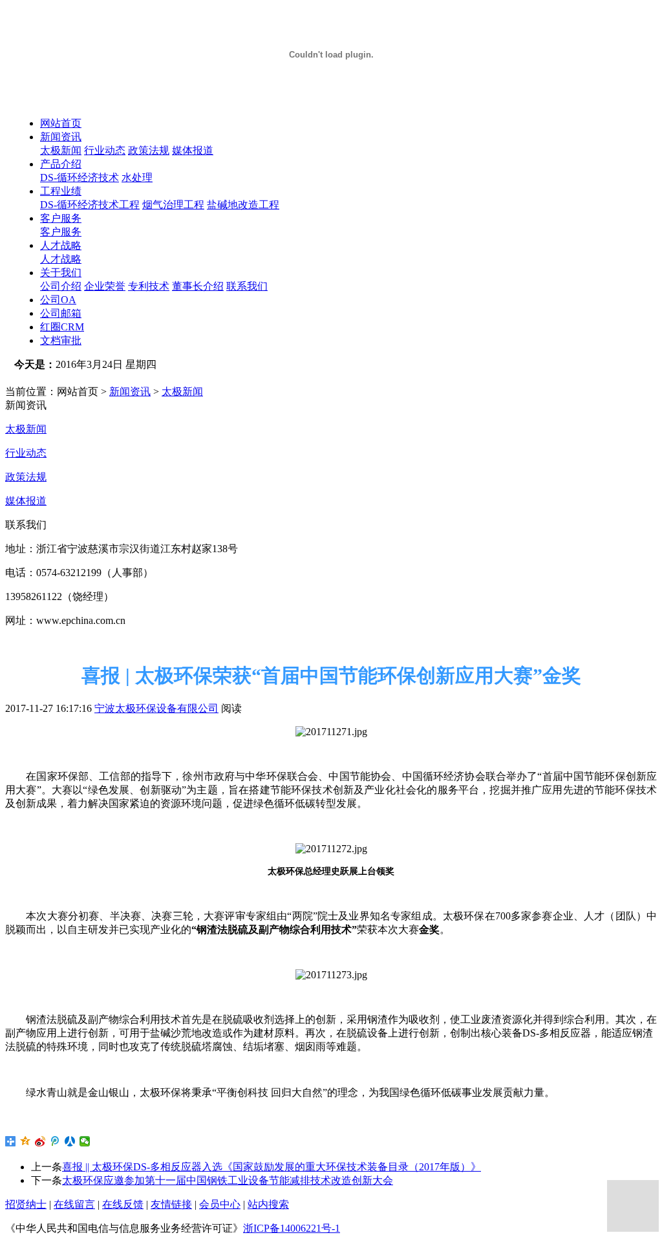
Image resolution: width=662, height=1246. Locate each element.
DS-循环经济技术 (79, 177)
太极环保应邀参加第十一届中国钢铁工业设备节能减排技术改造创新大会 (227, 1180)
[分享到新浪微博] (40, 1141)
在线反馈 (123, 1204)
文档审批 (60, 340)
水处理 (137, 177)
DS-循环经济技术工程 (90, 204)
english (96, 377)
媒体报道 (192, 150)
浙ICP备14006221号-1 (291, 1228)
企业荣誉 (104, 286)
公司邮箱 (60, 313)
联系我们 (247, 286)
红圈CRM (62, 326)
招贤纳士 (26, 1204)
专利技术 (148, 286)
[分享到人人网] (70, 1141)
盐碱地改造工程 (243, 204)
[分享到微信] (85, 1141)
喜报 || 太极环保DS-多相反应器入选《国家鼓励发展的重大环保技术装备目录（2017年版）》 (271, 1166)
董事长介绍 (198, 286)
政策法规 (148, 150)
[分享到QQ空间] (25, 1141)
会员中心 (219, 1204)
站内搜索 (268, 1204)
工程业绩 (60, 191)
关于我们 (60, 272)
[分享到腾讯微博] (55, 1141)
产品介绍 (60, 163)
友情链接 (171, 1204)
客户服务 (60, 218)
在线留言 (74, 1204)
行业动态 (104, 150)
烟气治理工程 (173, 204)
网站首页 (60, 123)
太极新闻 (60, 150)
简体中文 (48, 377)
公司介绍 (60, 286)
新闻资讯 (60, 136)
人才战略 (60, 245)
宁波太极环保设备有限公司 (156, 708)
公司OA (58, 299)
